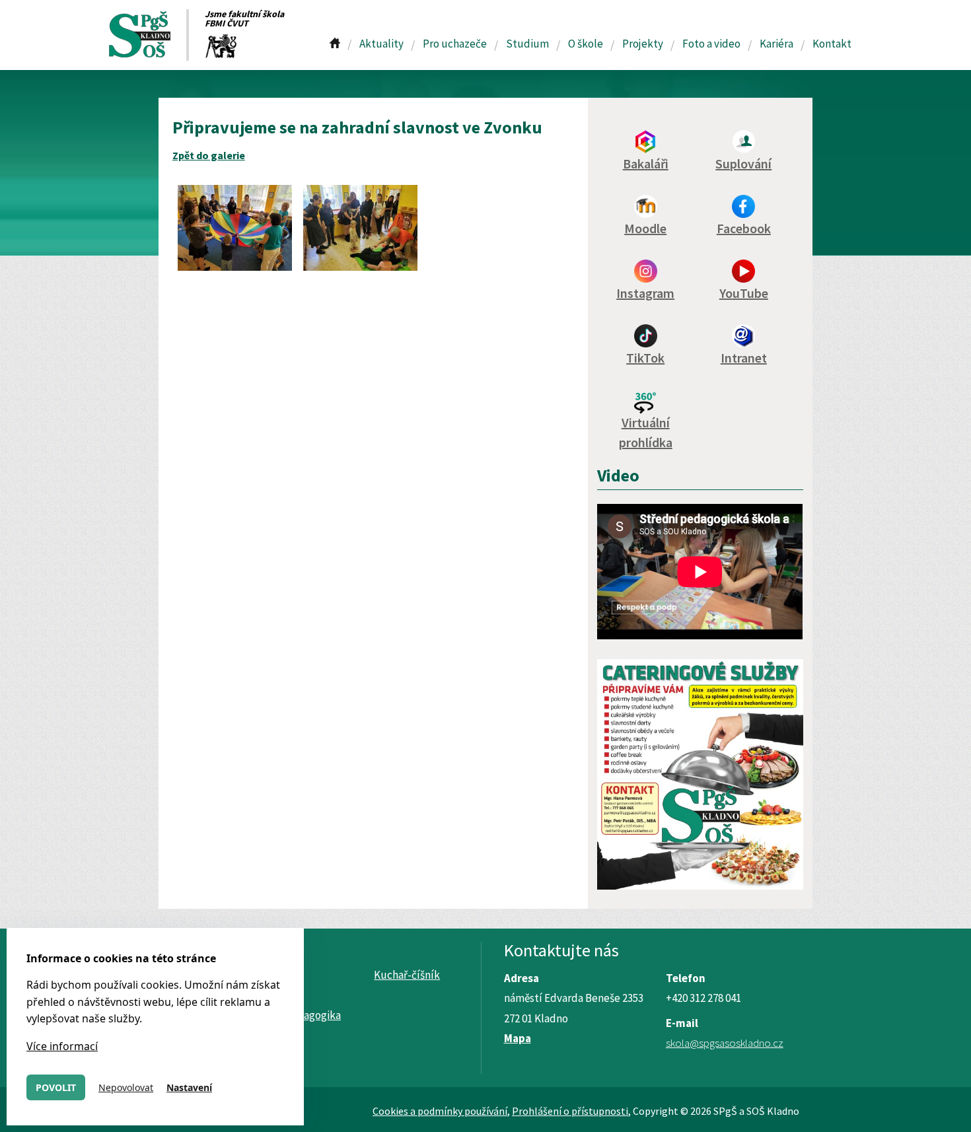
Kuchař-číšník (407, 975)
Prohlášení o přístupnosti (570, 1110)
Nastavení (189, 1087)
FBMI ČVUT (226, 23)
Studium (527, 43)
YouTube (743, 293)
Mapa (517, 1038)
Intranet (744, 357)
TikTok (645, 357)
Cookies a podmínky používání (440, 1110)
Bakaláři (645, 163)
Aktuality (381, 43)
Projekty (642, 43)
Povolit (56, 1087)
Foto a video (711, 43)
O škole (585, 43)
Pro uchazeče (455, 43)
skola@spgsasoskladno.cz (724, 1043)
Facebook (744, 228)
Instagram (645, 293)
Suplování (743, 163)
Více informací (62, 1046)
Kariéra (776, 43)
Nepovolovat (125, 1087)
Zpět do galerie (208, 155)
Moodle (645, 228)
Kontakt (831, 43)
